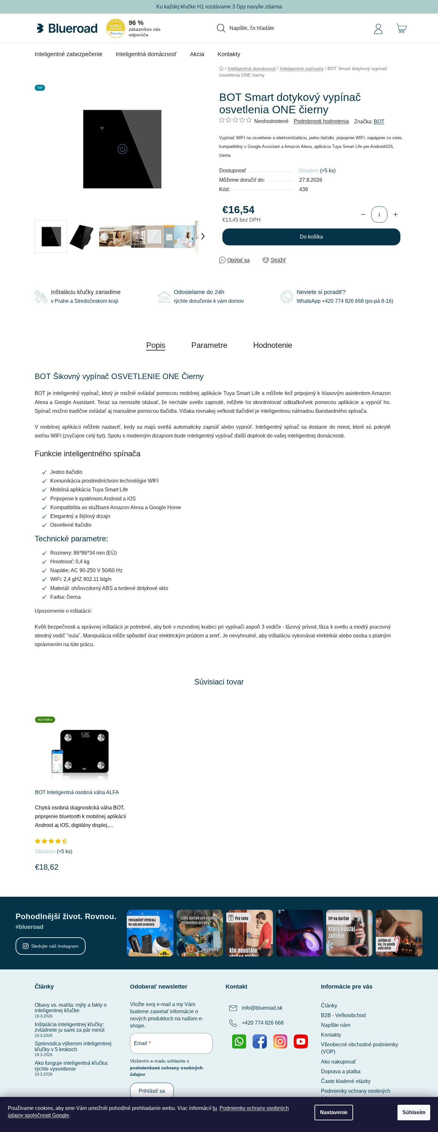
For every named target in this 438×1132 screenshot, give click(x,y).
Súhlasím (413, 1112)
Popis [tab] (155, 345)
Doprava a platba (341, 1071)
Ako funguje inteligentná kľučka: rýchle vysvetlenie (71, 1066)
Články (329, 1005)
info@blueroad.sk (262, 1008)
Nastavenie (334, 1112)
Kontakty (331, 1035)
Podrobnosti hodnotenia (321, 121)
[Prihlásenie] (378, 28)
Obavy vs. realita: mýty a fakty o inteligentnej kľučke (71, 1008)
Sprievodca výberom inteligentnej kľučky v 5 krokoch (73, 1046)
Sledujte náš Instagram (54, 946)
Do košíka (311, 237)
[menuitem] (68, 54)
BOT (379, 121)
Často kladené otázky (346, 1081)
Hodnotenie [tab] (272, 345)
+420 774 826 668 (263, 1023)
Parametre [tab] (209, 345)
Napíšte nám (335, 1025)
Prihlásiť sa (152, 1091)
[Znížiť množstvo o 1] (363, 214)
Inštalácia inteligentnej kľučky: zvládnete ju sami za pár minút (69, 1027)
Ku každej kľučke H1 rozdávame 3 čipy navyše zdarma (219, 6)
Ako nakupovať (338, 1061)
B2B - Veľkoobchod (343, 1015)
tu (215, 1108)
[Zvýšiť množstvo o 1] (395, 214)
